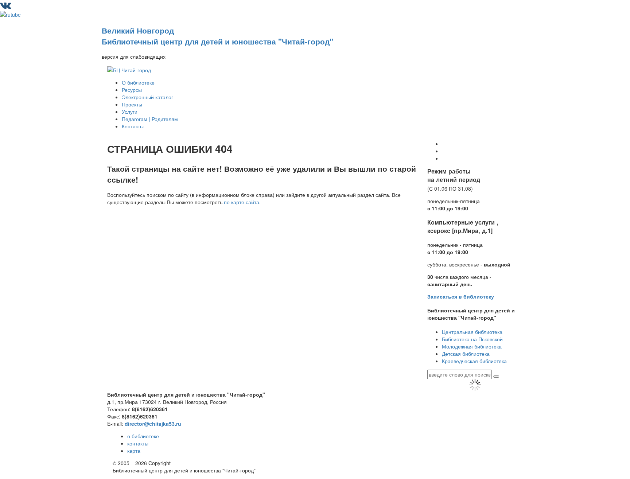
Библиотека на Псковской (472, 339)
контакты (137, 443)
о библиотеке (143, 436)
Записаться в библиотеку (460, 296)
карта (133, 450)
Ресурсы (132, 89)
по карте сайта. (242, 202)
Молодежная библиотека (472, 346)
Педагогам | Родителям (150, 118)
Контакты (133, 126)
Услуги (129, 111)
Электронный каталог (147, 97)
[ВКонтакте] (5, 6)
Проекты (132, 104)
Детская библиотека (466, 353)
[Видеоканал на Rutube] (10, 13)
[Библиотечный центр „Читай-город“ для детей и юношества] (129, 69)
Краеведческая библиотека (474, 361)
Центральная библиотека (472, 331)
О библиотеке (138, 82)
